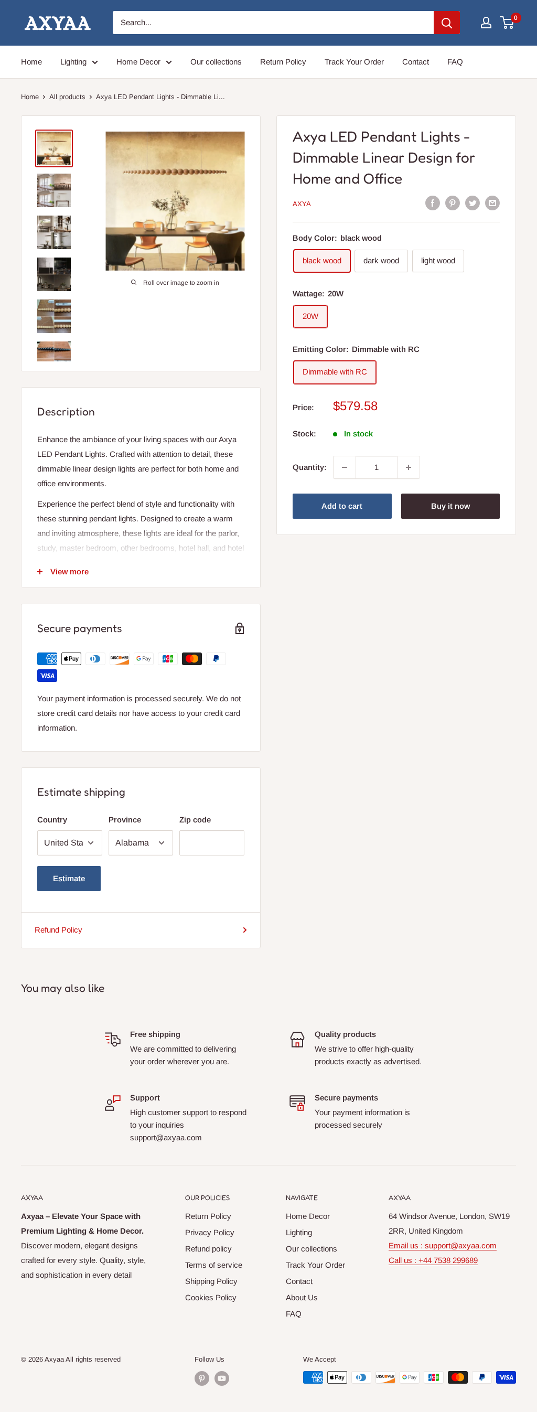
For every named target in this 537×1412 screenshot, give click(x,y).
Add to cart (341, 505)
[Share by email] (492, 202)
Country (52, 819)
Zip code (195, 819)
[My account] (486, 22)
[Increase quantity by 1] (409, 467)
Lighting (73, 61)
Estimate (69, 878)
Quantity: (310, 467)
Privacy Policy (209, 1232)
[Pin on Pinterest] (452, 202)
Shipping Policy (211, 1281)
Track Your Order (354, 61)
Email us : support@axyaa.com (443, 1245)
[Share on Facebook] (432, 202)
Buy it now (450, 505)
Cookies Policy (211, 1297)
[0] (507, 22)
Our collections (216, 61)
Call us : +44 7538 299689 (433, 1260)
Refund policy (208, 1248)
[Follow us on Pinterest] (202, 1378)
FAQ (455, 61)
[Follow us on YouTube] (221, 1378)
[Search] (447, 22)
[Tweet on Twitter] (472, 202)
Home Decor (138, 61)
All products (67, 97)
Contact (415, 61)
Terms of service (213, 1264)
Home (31, 61)
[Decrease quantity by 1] (345, 467)
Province (125, 819)
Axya (302, 204)
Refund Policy (58, 929)
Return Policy (283, 61)
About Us (302, 1297)
